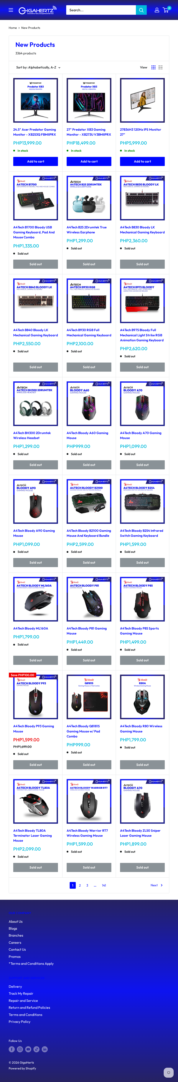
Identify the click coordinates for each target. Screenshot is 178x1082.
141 (104, 885)
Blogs (13, 928)
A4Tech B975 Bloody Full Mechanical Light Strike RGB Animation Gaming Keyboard (142, 335)
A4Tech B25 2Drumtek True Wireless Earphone (87, 229)
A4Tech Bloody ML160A (30, 628)
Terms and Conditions (25, 1014)
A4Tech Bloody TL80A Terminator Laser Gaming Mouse (32, 835)
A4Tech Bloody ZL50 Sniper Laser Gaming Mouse (140, 833)
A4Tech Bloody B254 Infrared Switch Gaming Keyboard (141, 533)
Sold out (36, 264)
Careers (15, 942)
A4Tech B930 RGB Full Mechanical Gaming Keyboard (89, 332)
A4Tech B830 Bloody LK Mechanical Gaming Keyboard (142, 229)
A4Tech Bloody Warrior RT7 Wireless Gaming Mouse (87, 833)
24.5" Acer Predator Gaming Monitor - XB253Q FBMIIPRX (34, 132)
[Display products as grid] (153, 67)
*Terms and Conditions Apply (31, 963)
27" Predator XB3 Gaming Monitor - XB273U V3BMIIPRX (89, 132)
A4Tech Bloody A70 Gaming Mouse (141, 435)
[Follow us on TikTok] (36, 1049)
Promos (15, 956)
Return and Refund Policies (29, 1007)
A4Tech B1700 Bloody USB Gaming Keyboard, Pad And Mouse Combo (34, 232)
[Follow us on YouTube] (28, 1049)
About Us (16, 921)
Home (13, 28)
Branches (16, 935)
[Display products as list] (161, 67)
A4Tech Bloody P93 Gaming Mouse (33, 728)
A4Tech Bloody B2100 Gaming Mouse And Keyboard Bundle (89, 533)
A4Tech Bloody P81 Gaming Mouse (87, 630)
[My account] (157, 10)
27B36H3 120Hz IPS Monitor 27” (140, 132)
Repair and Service (23, 1000)
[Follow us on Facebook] (12, 1049)
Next (154, 885)
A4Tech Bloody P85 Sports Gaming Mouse (139, 630)
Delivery (15, 986)
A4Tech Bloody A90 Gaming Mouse (34, 533)
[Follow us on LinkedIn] (45, 1049)
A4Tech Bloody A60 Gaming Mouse (87, 435)
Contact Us (17, 949)
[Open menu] (11, 10)
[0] (165, 10)
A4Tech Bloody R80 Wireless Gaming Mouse (141, 728)
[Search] (141, 10)
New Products (30, 28)
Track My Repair (21, 993)
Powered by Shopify (22, 1068)
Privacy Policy (19, 1021)
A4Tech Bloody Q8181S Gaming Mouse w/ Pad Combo (83, 731)
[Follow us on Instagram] (20, 1049)
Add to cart (35, 161)
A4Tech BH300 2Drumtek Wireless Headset (32, 435)
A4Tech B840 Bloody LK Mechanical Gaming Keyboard (35, 332)
